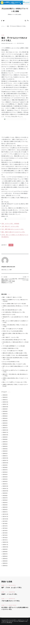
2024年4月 (5, 448)
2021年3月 (5, 535)
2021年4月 (5, 532)
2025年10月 (5, 406)
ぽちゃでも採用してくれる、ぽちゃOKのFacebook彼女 (15, 355)
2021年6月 (5, 528)
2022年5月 (5, 502)
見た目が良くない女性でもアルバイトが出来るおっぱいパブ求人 (15, 371)
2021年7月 (5, 525)
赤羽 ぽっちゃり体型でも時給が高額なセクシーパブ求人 (15, 367)
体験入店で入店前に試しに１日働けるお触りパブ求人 (15, 353)
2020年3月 (5, 563)
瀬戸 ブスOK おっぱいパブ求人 (11, 588)
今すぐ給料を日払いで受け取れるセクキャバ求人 (14, 312)
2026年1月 (5, 399)
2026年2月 (5, 397)
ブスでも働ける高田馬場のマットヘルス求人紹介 (14, 346)
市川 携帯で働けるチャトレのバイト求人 (12, 229)
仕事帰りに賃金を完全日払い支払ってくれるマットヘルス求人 (15, 379)
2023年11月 (5, 460)
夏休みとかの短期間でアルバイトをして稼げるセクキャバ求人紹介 (15, 300)
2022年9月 (5, 493)
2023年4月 (5, 476)
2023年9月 (5, 465)
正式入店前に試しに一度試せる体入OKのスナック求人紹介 (15, 342)
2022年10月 (5, 490)
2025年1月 (5, 427)
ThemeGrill (21, 621)
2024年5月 (5, 446)
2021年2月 (5, 537)
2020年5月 (5, 558)
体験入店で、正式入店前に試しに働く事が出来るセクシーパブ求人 (15, 375)
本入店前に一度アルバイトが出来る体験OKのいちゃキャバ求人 (14, 608)
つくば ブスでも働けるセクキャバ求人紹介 (13, 350)
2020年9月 (5, 549)
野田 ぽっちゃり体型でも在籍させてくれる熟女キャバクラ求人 (15, 321)
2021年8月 (5, 523)
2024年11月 (5, 432)
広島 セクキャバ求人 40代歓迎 (10, 223)
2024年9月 (5, 437)
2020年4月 (5, 561)
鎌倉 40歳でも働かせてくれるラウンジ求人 (13, 232)
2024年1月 (5, 455)
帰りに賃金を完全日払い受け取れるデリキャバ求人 (14, 339)
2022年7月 (5, 497)
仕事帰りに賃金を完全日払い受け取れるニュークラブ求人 (15, 306)
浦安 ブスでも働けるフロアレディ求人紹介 (13, 328)
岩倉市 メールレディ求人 (9, 594)
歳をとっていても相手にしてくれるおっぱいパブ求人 (15, 382)
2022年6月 (5, 500)
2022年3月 (5, 507)
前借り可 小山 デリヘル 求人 (9, 314)
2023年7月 (5, 469)
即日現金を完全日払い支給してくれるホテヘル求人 (14, 364)
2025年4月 (5, 420)
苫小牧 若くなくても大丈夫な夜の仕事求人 (13, 331)
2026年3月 (5, 395)
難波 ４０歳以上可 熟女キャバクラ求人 (12, 297)
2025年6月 (5, 416)
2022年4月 (5, 504)
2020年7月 (5, 553)
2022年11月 (5, 488)
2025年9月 (5, 409)
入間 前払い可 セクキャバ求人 (10, 226)
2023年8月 (5, 467)
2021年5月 (5, 530)
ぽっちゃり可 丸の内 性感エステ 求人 (11, 361)
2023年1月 (5, 483)
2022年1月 (5, 511)
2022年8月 (5, 495)
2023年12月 (5, 458)
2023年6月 (5, 472)
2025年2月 (5, 425)
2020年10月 (5, 546)
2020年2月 (5, 565)
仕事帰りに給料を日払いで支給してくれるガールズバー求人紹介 (15, 385)
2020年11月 (5, 544)
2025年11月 (5, 404)
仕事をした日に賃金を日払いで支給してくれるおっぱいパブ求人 (15, 325)
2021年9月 (5, 521)
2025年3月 (5, 423)
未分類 (2, 35)
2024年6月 (5, 444)
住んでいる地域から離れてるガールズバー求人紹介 (14, 303)
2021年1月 (5, 539)
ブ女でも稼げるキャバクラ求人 (10, 601)
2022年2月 (5, 509)
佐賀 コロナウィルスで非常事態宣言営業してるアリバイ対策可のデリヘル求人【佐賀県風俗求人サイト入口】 (8, 279)
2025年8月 (5, 411)
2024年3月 (5, 451)
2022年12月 (5, 486)
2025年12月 (5, 402)
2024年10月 (5, 434)
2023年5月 (5, 474)
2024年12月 (5, 430)
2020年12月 (5, 542)
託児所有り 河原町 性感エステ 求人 (10, 348)
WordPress (9, 622)
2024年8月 (5, 439)
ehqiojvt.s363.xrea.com (7, 43)
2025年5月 (5, 418)
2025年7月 (5, 413)
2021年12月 (5, 514)
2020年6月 (5, 556)
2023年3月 (5, 479)
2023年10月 (5, 462)
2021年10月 (5, 518)
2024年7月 (5, 441)
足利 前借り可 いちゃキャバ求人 (11, 337)
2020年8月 (5, 551)
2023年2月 (5, 481)
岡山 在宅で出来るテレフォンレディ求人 (22, 278)
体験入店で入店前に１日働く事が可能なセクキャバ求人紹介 (15, 334)
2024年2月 (5, 453)
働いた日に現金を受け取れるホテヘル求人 (12, 309)
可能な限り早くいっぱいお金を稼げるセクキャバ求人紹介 (15, 317)
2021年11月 (5, 516)
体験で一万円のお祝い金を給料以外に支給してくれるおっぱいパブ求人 (15, 358)
